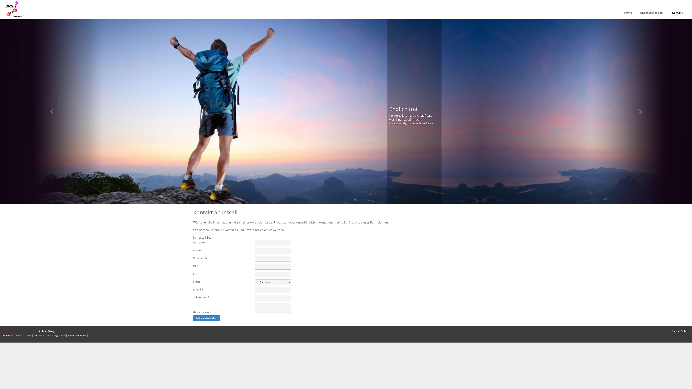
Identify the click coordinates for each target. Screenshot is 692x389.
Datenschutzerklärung (46, 335)
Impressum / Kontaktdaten (16, 335)
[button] (52, 111)
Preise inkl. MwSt (77, 335)
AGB (63, 335)
